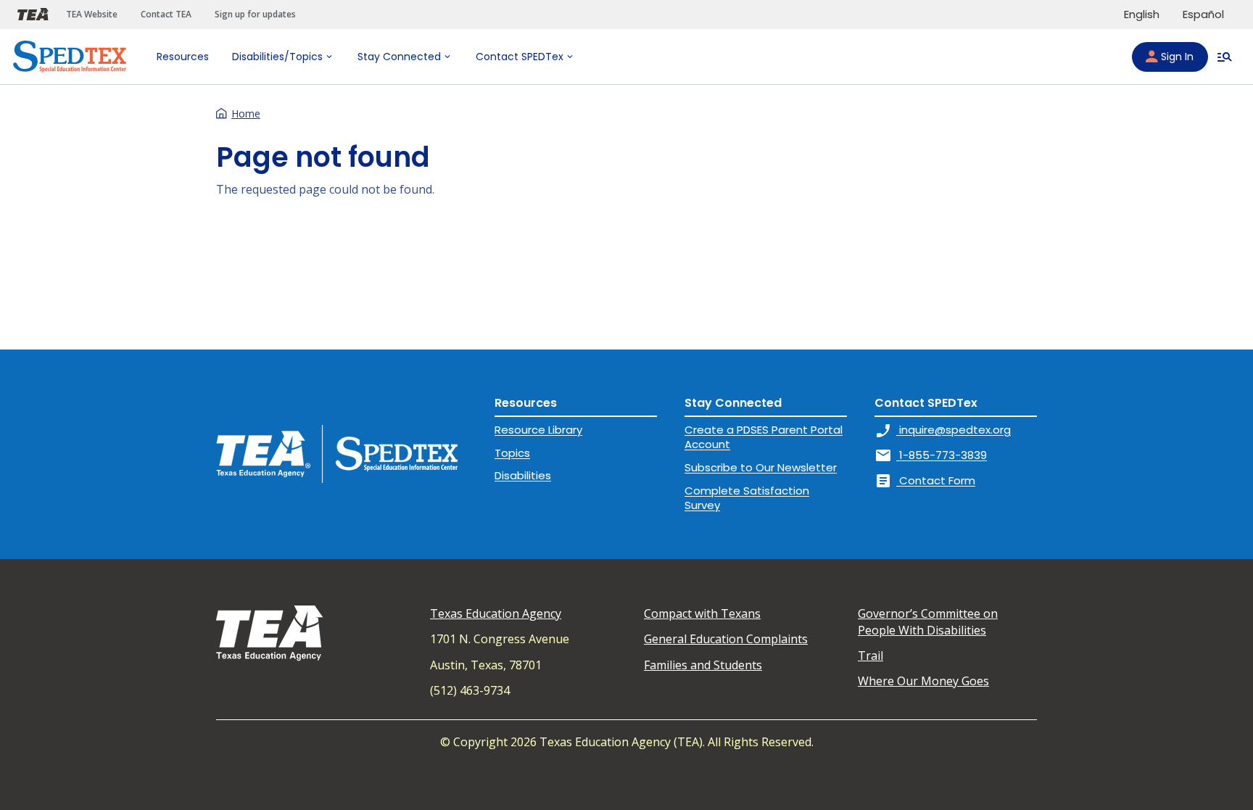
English (1141, 14)
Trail (870, 656)
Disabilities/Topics (277, 56)
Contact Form (924, 480)
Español (1203, 14)
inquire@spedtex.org (942, 429)
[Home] (70, 56)
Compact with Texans (702, 613)
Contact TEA (166, 14)
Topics (512, 452)
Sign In (1177, 56)
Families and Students (703, 665)
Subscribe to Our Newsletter (761, 467)
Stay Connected (399, 56)
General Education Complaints (726, 639)
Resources (183, 56)
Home (245, 113)
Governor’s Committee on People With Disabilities (928, 621)
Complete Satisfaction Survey (747, 498)
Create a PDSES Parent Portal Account (764, 437)
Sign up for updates (255, 14)
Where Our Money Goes (923, 681)
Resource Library (538, 429)
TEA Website (91, 14)
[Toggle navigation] (1224, 56)
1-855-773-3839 (930, 455)
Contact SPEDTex (519, 56)
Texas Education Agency (495, 613)
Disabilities (523, 475)
